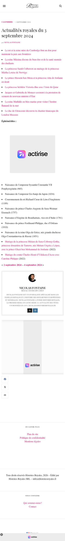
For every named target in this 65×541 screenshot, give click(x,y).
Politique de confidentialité (32, 437)
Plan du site (32, 434)
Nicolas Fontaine (12, 42)
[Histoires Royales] (32, 6)
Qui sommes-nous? (32, 502)
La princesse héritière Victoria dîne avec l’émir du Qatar (31, 87)
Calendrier (7, 22)
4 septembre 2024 (33, 265)
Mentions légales (32, 441)
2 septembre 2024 (12, 265)
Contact (32, 506)
